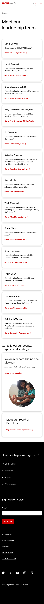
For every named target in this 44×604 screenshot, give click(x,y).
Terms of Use (7, 552)
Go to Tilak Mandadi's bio (15, 217)
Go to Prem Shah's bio (14, 285)
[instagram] (24, 573)
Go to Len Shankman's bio (16, 308)
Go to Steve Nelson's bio (15, 239)
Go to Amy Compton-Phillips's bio (19, 121)
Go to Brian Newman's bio (16, 262)
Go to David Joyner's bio (15, 52)
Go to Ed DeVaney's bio (14, 143)
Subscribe (8, 521)
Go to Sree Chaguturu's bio (16, 98)
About (5, 13)
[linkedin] (32, 573)
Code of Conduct (9, 558)
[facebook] (3, 573)
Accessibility (7, 534)
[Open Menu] (40, 3)
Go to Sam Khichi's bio (14, 191)
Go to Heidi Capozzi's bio (15, 75)
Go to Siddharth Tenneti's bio (17, 333)
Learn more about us (14, 373)
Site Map (5, 546)
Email (4, 508)
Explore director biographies (18, 429)
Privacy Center (8, 540)
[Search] (35, 3)
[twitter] (10, 573)
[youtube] (17, 573)
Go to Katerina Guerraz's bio (17, 169)
